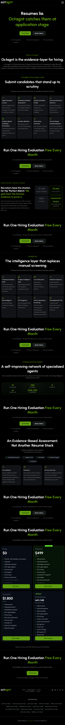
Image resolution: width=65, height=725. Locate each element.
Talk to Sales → (16, 638)
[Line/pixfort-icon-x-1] (60, 690)
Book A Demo (39, 33)
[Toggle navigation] (62, 2)
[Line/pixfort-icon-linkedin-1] (52, 690)
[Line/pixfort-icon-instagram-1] (55, 690)
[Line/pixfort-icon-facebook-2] (57, 690)
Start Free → (16, 586)
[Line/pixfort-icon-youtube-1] (62, 690)
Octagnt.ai (31, 720)
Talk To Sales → (49, 586)
